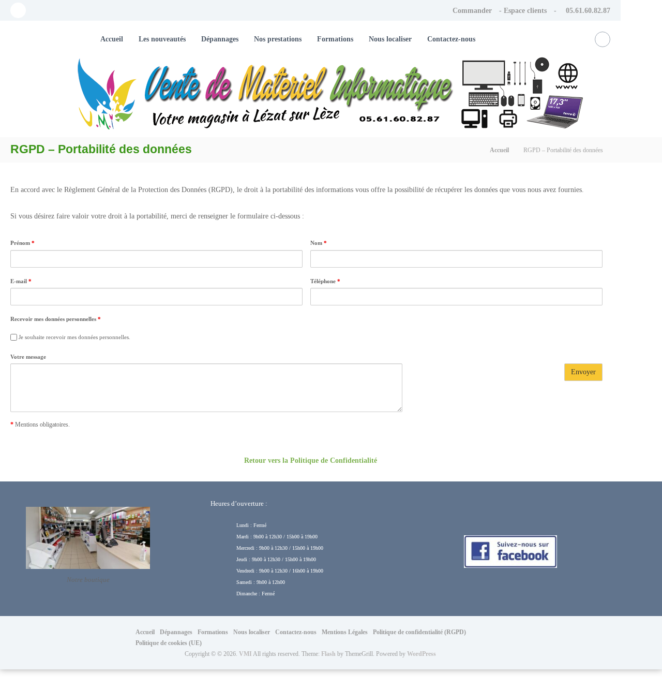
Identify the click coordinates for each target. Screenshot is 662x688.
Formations (335, 39)
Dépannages (219, 39)
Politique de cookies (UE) (169, 643)
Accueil (111, 39)
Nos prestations (278, 39)
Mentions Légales (345, 632)
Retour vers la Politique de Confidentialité (310, 460)
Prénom (22, 243)
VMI (245, 653)
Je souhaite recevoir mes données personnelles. (73, 337)
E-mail (21, 281)
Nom (318, 243)
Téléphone (325, 281)
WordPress (421, 653)
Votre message (28, 357)
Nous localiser (390, 39)
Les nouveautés (162, 39)
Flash (328, 653)
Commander (472, 10)
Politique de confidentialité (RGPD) (419, 632)
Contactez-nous (451, 39)
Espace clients (525, 10)
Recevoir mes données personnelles (55, 319)
